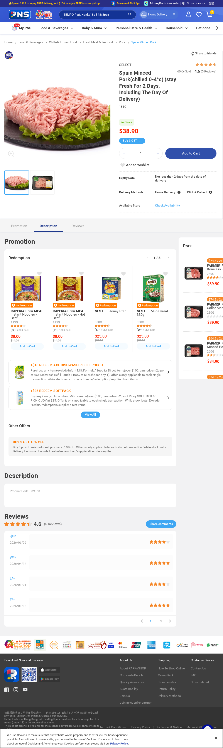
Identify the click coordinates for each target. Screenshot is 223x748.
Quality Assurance (132, 682)
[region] (111, 738)
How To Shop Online (171, 668)
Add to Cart (191, 153)
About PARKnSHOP (133, 668)
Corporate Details (131, 675)
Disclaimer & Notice (169, 727)
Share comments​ (161, 524)
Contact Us (198, 668)
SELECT (125, 65)
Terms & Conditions (113, 727)
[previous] (142, 621)
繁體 (211, 3)
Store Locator (196, 3)
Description (48, 226)
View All (90, 414)
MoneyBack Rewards (164, 3)
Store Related (200, 682)
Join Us (125, 696)
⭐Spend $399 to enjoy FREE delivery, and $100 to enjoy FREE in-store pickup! (54, 3)
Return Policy (167, 689)
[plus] (158, 153)
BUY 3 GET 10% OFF (134, 140)
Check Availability (167, 205)
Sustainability (129, 689)
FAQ (193, 675)
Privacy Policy (141, 727)
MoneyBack (166, 675)
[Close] (216, 738)
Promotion (19, 226)
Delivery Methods (169, 696)
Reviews (78, 226)
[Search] (129, 14)
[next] (217, 28)
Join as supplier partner (136, 702)
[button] (158, 14)
